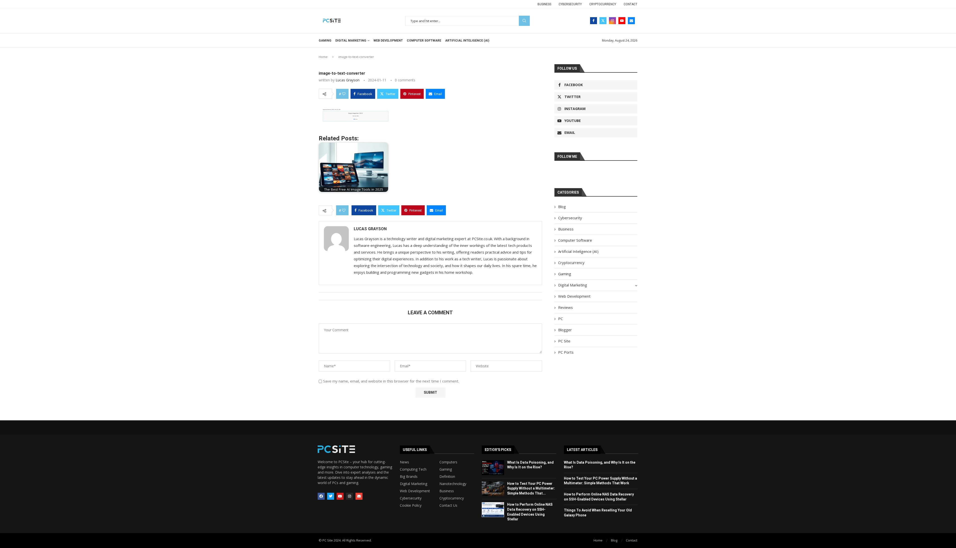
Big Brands (409, 476)
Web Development (388, 40)
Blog (562, 206)
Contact (630, 4)
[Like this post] (344, 94)
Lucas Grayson (347, 80)
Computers (448, 462)
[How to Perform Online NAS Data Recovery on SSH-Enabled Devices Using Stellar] (493, 509)
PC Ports (566, 352)
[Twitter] (602, 20)
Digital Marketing (350, 40)
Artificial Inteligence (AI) (467, 40)
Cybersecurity (570, 4)
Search (524, 21)
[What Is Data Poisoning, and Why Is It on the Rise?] (493, 467)
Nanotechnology (452, 484)
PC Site (564, 340)
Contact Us (448, 505)
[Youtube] (621, 20)
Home (323, 57)
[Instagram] (612, 20)
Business (544, 4)
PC (560, 318)
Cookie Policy (410, 505)
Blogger (565, 329)
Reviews (565, 307)
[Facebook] (593, 20)
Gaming (325, 40)
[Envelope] (359, 496)
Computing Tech (413, 469)
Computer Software (424, 40)
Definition (447, 476)
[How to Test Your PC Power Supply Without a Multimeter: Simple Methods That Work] (493, 488)
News (404, 462)
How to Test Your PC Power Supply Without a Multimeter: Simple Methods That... (531, 488)
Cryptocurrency (602, 4)
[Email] (631, 20)
